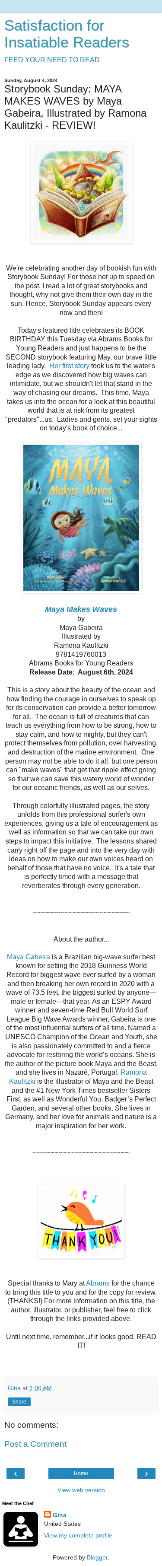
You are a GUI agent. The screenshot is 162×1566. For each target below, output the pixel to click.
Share (19, 1402)
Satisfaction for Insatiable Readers (67, 34)
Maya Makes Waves (81, 609)
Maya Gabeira (28, 957)
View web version (81, 1489)
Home (81, 1474)
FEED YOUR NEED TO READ (52, 60)
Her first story (69, 365)
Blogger (97, 1557)
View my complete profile (78, 1535)
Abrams (98, 1283)
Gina (60, 1515)
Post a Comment (35, 1443)
